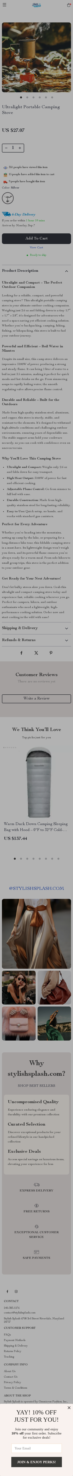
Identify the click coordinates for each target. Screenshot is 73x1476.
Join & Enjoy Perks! (36, 1462)
